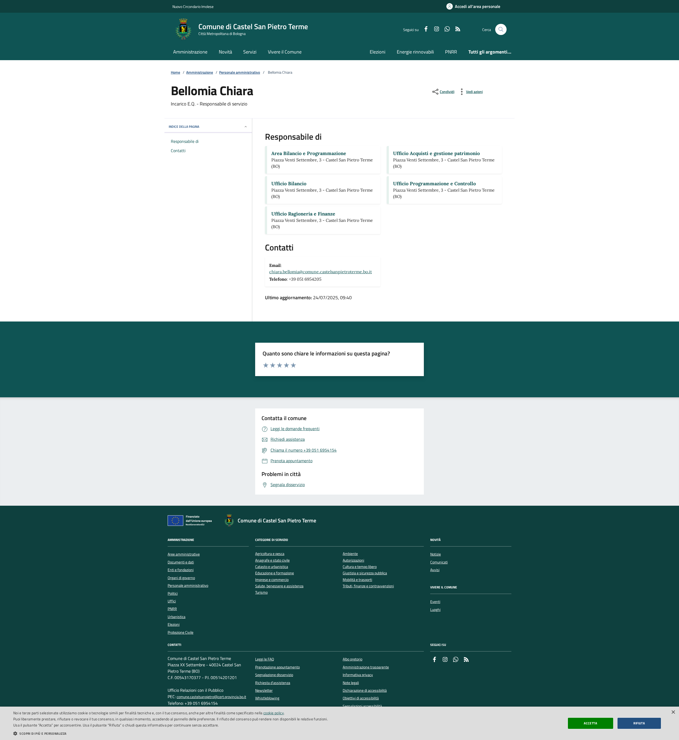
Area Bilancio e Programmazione (308, 153)
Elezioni (377, 51)
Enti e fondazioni (181, 570)
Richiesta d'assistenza (272, 683)
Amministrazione (190, 51)
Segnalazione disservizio (274, 675)
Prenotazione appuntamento (277, 667)
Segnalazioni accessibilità (362, 706)
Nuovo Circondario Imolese (193, 6)
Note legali (351, 683)
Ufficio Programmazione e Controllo (434, 183)
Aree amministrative (184, 554)
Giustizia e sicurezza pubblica (365, 573)
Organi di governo (181, 578)
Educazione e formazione (274, 573)
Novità (225, 51)
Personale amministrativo (239, 72)
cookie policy (273, 713)
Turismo (261, 592)
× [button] (673, 712)
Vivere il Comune (285, 51)
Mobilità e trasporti (357, 580)
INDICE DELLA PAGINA (184, 126)
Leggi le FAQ (264, 659)
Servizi (249, 51)
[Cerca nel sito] (501, 29)
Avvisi (434, 570)
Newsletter (264, 690)
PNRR (451, 51)
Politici (173, 593)
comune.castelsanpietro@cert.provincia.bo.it (211, 697)
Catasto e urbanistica (271, 567)
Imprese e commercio (272, 580)
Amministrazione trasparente (366, 667)
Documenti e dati (181, 562)
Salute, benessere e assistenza (279, 586)
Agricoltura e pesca (269, 554)
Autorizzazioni (353, 560)
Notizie (435, 554)
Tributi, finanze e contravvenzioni (368, 586)
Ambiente (350, 554)
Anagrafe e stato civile (272, 560)
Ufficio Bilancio (288, 183)
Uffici (172, 601)
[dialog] (339, 723)
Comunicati (439, 562)
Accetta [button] (590, 723)
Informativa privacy (358, 675)
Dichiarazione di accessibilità (365, 690)
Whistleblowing (267, 698)
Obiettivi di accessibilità (361, 698)
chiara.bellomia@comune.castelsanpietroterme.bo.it (320, 271)
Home (175, 72)
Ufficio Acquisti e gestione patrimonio (436, 153)
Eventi (435, 602)
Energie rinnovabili (415, 51)
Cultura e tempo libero (360, 567)
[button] (170, 733)
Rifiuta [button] (639, 723)
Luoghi (435, 610)
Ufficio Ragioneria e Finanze (303, 214)
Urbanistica (176, 617)
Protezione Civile (180, 632)
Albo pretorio (352, 659)
